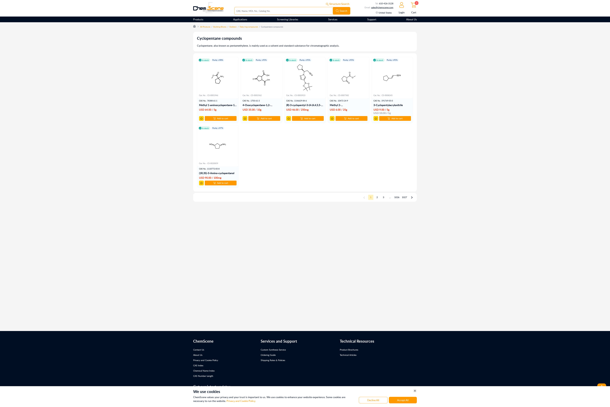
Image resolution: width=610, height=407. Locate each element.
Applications (240, 19)
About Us (411, 19)
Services (332, 19)
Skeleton (233, 26)
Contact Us (198, 349)
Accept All (403, 400)
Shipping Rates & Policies (273, 360)
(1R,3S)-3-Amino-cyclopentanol (216, 173)
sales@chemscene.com (382, 7)
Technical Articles (348, 354)
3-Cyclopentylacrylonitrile (388, 105)
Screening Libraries (287, 19)
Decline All (373, 400)
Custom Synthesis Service (273, 349)
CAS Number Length (203, 375)
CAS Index (198, 365)
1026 (396, 197)
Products (198, 19)
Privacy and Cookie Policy (205, 360)
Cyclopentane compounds (272, 26)
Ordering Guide (268, 354)
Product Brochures (349, 349)
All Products (205, 26)
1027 (404, 197)
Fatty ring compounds (249, 26)
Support (371, 19)
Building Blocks (219, 26)
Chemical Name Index (204, 370)
